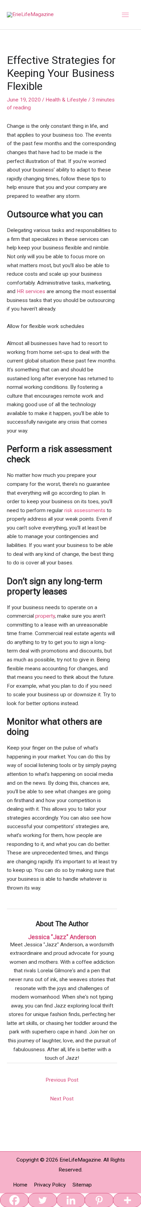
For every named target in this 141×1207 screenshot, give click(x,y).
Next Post (62, 1099)
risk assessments (84, 510)
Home (20, 1185)
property (45, 616)
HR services (31, 291)
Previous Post (62, 1080)
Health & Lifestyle (66, 100)
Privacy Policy (50, 1185)
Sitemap (82, 1185)
